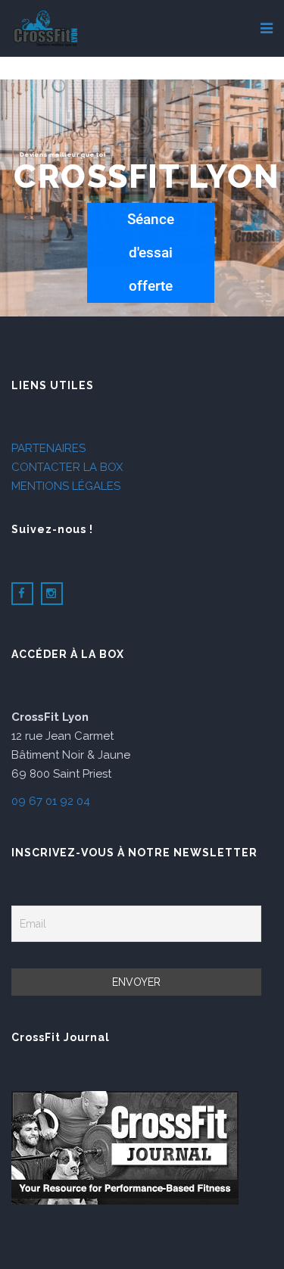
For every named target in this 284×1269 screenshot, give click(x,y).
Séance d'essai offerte (150, 252)
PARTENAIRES (48, 448)
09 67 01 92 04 (50, 801)
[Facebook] (22, 594)
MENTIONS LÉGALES (65, 486)
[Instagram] (51, 594)
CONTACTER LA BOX (67, 467)
